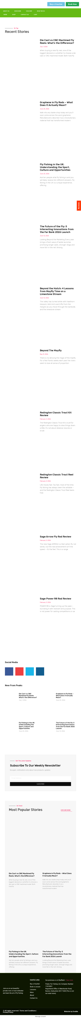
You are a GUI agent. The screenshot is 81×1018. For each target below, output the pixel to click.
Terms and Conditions (28, 1011)
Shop (14, 14)
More (5, 14)
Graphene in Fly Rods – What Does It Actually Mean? (56, 104)
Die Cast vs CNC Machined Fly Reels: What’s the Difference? (57, 41)
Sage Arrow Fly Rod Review (55, 536)
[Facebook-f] (59, 11)
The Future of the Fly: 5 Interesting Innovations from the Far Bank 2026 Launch (57, 229)
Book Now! (74, 1015)
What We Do (41, 11)
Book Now (17, 11)
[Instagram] (67, 11)
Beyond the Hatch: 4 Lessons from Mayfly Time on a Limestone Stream (57, 291)
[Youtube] (67, 14)
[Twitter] (63, 11)
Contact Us (25, 14)
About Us (6, 11)
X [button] (79, 1014)
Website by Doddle (71, 1011)
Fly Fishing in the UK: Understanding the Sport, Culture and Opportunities (55, 167)
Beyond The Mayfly (51, 350)
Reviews (79, 205)
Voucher (29, 11)
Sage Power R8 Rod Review (55, 598)
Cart (35, 14)
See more (69, 980)
